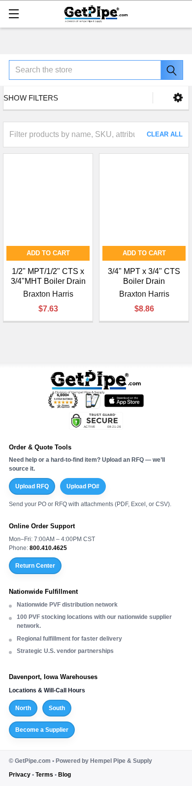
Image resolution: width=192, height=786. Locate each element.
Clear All (165, 134)
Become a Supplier (41, 729)
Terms (44, 774)
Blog (64, 774)
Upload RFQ (32, 486)
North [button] (23, 708)
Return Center (35, 565)
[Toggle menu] (13, 13)
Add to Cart (48, 253)
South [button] (57, 708)
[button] (178, 97)
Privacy (20, 774)
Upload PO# (82, 486)
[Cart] (179, 13)
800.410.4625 (48, 548)
